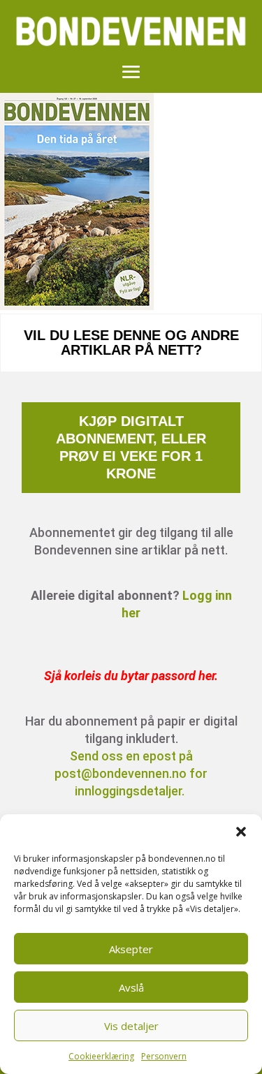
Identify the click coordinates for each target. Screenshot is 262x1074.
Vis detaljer (131, 1026)
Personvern (164, 1056)
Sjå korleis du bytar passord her (129, 675)
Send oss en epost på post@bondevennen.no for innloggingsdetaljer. (131, 773)
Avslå (131, 987)
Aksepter (131, 949)
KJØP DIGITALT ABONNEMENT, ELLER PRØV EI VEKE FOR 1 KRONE (131, 447)
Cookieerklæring (101, 1056)
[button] (241, 832)
